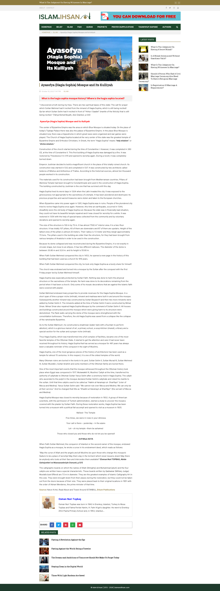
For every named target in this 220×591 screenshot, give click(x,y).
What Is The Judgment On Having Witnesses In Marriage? (165, 66)
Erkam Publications (106, 489)
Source (42, 489)
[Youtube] (178, 8)
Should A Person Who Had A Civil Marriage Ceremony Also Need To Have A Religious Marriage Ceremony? (87, 2)
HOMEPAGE (46, 27)
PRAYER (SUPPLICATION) (123, 27)
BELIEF (59, 27)
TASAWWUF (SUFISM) (148, 27)
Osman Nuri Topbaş (70, 498)
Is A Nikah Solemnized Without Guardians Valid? (165, 57)
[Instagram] (174, 8)
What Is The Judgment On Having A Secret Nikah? (162, 48)
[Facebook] (166, 8)
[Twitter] (170, 8)
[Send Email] (79, 524)
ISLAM (70, 27)
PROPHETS (102, 27)
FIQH (79, 27)
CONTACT (50, 8)
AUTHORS (166, 27)
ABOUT (42, 8)
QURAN (89, 27)
